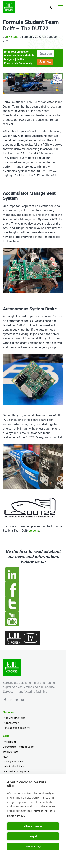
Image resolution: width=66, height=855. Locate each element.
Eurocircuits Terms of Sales (18, 746)
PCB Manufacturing (14, 717)
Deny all (33, 836)
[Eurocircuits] (9, 7)
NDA (5, 756)
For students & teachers (16, 727)
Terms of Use (10, 751)
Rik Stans (12, 36)
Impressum (9, 741)
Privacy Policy (43, 810)
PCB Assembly (11, 722)
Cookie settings (33, 846)
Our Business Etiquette (16, 771)
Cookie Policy (16, 816)
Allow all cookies (33, 826)
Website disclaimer (13, 766)
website (34, 530)
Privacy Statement (13, 761)
